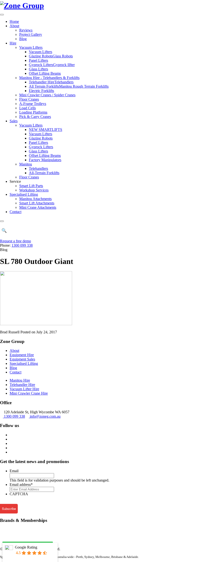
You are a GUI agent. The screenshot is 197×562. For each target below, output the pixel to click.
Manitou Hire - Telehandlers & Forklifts (49, 78)
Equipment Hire (22, 355)
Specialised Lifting (24, 194)
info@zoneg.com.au (45, 416)
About (14, 26)
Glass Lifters (38, 69)
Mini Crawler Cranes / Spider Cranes (47, 95)
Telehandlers (38, 168)
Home (14, 21)
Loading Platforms (33, 112)
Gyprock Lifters (41, 147)
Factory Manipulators (45, 160)
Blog (23, 39)
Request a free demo (15, 241)
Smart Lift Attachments (36, 203)
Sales (14, 121)
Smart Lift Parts (31, 186)
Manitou (25, 164)
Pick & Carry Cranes (35, 117)
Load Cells (27, 108)
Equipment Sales (22, 359)
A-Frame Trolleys (32, 104)
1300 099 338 (22, 245)
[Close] (2, 221)
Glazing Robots (41, 138)
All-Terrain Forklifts (44, 173)
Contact (15, 212)
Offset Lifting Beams (45, 73)
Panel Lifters (38, 60)
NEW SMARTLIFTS (45, 130)
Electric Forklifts (41, 91)
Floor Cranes (29, 99)
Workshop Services (34, 190)
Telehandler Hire (22, 385)
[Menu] (2, 14)
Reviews (25, 30)
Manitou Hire (20, 380)
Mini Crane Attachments (37, 207)
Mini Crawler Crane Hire (29, 393)
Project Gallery (30, 34)
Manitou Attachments (35, 199)
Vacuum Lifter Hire (24, 389)
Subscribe (9, 508)
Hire (13, 43)
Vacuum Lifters (31, 47)
